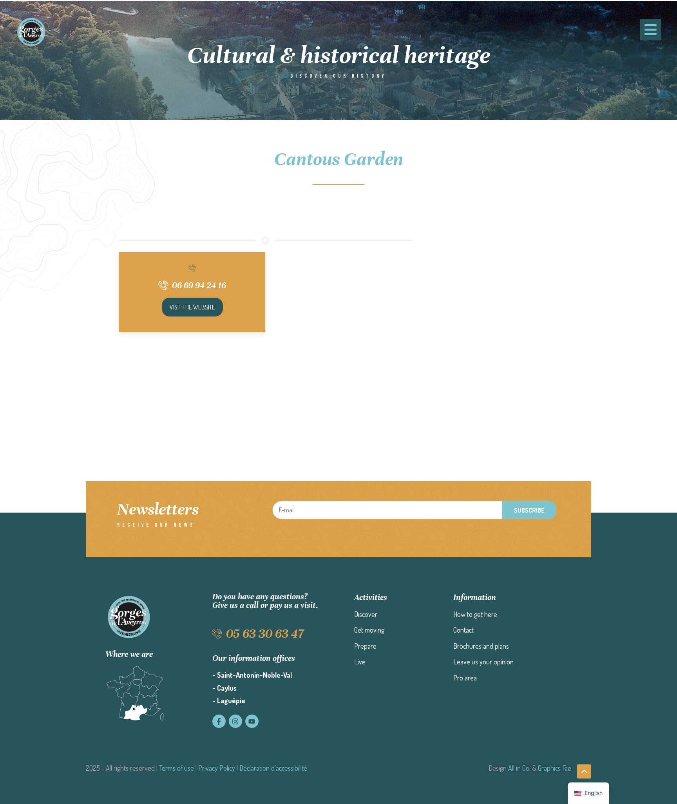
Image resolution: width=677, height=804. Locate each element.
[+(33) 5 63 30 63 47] (192, 267)
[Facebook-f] (219, 721)
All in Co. (519, 768)
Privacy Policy (216, 768)
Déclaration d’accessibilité (273, 768)
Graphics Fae (554, 768)
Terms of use (176, 768)
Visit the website (192, 307)
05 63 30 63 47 (265, 633)
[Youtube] (252, 721)
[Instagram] (235, 721)
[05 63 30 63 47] (217, 633)
